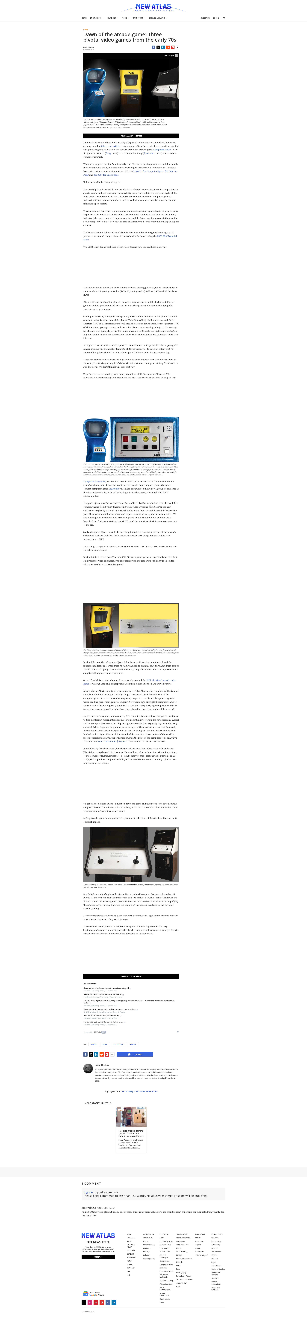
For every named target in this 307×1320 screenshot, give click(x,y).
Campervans (164, 1261)
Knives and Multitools (164, 1276)
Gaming (133, 1044)
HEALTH (214, 1258)
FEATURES (131, 1250)
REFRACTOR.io (217, 1234)
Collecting (119, 1044)
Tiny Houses (164, 1248)
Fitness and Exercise (215, 1273)
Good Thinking (181, 1251)
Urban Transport (201, 1255)
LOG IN (216, 18)
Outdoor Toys (165, 1245)
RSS (128, 1271)
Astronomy (215, 1245)
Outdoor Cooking (166, 1280)
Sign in (88, 1192)
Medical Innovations (216, 1283)
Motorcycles (199, 1251)
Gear (161, 1238)
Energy (145, 1241)
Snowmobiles (165, 1299)
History (179, 1255)
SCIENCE (214, 1238)
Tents (162, 1302)
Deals (178, 1286)
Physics (214, 1255)
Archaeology (216, 1241)
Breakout (156, 680)
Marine (197, 1248)
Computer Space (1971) (94, 481)
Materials (146, 1248)
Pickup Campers (166, 1284)
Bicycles (198, 1245)
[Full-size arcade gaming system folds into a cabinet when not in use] (131, 1117)
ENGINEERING (95, 18)
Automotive (199, 1241)
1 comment (137, 1054)
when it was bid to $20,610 (111, 741)
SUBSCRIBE (205, 18)
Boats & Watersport (164, 1256)
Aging (213, 1262)
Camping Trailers (166, 1264)
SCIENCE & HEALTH (157, 18)
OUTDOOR (112, 18)
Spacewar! (114, 488)
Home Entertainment (184, 1258)
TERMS (129, 1261)
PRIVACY (130, 1264)
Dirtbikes (163, 1268)
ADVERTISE (131, 1257)
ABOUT (130, 1241)
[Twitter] (158, 47)
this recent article (110, 146)
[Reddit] (168, 47)
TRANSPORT (138, 18)
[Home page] (153, 7)
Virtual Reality (181, 1283)
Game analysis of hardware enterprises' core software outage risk (106, 988)
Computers (180, 1241)
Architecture (148, 1238)
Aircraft (198, 1238)
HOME (84, 18)
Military (146, 1251)
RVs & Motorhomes (165, 1288)
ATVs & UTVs (165, 1251)
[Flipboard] (172, 47)
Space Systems (149, 1258)
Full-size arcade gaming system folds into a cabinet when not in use (131, 1133)
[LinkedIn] (163, 47)
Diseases (214, 1278)
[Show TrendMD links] (178, 1032)
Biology (214, 1248)
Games (85, 29)
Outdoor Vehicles (166, 1241)
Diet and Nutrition (218, 1269)
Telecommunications (184, 1279)
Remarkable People (183, 1276)
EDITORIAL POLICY (131, 1246)
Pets (178, 1269)
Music (178, 1265)
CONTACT (131, 1268)
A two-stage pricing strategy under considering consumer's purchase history (110, 1009)
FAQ (128, 1275)
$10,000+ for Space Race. (106, 174)
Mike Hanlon (102, 1065)
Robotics (146, 1255)
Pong (108, 153)
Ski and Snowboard (164, 1294)
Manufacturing (148, 1245)
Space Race (149, 153)
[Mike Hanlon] (88, 1068)
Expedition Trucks (166, 1271)
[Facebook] (153, 47)
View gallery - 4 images (131, 136)
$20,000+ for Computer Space (148, 171)
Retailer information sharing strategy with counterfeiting (103, 994)
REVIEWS (130, 1254)
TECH (124, 18)
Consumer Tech (182, 1245)
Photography (181, 1272)
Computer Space (162, 149)
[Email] (177, 47)
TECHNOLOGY (182, 1234)
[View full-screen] (176, 55)
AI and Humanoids (183, 1238)
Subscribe (98, 1257)
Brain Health (216, 1265)
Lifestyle (179, 1262)
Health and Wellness (215, 1288)
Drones (179, 1248)
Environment (216, 1251)
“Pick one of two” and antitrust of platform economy (101, 1016)
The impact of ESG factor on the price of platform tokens (103, 1022)
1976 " (149, 680)
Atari (105, 1044)
